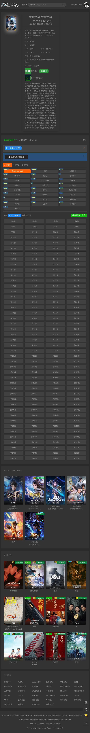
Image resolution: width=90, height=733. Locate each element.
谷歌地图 (49, 723)
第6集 (34, 227)
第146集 (34, 415)
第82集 (34, 329)
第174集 (34, 453)
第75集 (55, 318)
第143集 (55, 410)
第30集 (34, 259)
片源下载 (16, 165)
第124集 (77, 383)
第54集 (34, 291)
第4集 (77, 221)
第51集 (55, 286)
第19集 (55, 243)
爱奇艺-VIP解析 (17, 171)
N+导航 (49, 700)
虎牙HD (73, 185)
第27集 (55, 253)
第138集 (34, 404)
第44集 (76, 275)
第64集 (76, 302)
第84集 (76, 329)
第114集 (34, 372)
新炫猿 (48, 686)
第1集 (13, 221)
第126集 (34, 388)
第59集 (55, 297)
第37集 (13, 270)
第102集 (34, 356)
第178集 (34, 458)
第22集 (34, 248)
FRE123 (63, 691)
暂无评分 (34, 71)
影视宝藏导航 (65, 686)
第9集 (13, 232)
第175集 (55, 453)
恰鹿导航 (49, 682)
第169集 (13, 448)
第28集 (76, 253)
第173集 (13, 453)
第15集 (55, 237)
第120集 (77, 377)
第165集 (13, 442)
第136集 (77, 399)
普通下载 (25, 165)
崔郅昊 (39, 35)
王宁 (29, 35)
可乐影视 (35, 686)
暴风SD (17, 209)
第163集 (55, 437)
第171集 (55, 448)
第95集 (55, 345)
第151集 (55, 421)
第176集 (77, 453)
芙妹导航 (21, 700)
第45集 (13, 280)
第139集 (55, 404)
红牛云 (17, 195)
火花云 (72, 180)
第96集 (76, 345)
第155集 (55, 426)
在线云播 (7, 165)
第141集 (13, 410)
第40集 (76, 270)
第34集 (34, 264)
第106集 (34, 361)
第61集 (13, 302)
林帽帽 (47, 33)
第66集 (34, 307)
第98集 (34, 351)
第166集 (34, 442)
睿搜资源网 (78, 686)
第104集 (77, 356)
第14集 (34, 237)
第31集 (55, 259)
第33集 (13, 264)
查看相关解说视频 (17, 157)
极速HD (73, 204)
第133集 (13, 399)
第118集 (34, 377)
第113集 (13, 372)
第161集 (13, 437)
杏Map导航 (36, 704)
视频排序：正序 (78, 215)
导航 (23, 5)
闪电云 (17, 204)
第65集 (13, 307)
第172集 (77, 448)
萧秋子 (30, 38)
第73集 (13, 318)
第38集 (34, 270)
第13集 (13, 237)
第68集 (76, 307)
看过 (73, 5)
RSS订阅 (33, 723)
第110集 (34, 367)
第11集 (55, 232)
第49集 (13, 286)
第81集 (13, 329)
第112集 (77, 367)
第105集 (13, 361)
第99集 (55, 351)
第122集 (34, 383)
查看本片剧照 (14, 148)
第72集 (76, 313)
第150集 (34, 421)
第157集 (13, 431)
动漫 (31, 49)
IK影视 (45, 171)
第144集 (77, 410)
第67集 (55, 307)
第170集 (34, 448)
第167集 (55, 442)
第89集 (13, 340)
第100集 (77, 351)
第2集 (34, 221)
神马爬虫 (57, 723)
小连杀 (38, 30)
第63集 (55, 302)
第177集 (13, 458)
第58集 (34, 297)
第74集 (34, 318)
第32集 (76, 259)
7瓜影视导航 (36, 691)
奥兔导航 (63, 682)
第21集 (13, 248)
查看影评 (44, 71)
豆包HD (17, 180)
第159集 (55, 431)
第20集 (76, 243)
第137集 (13, 404)
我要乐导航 (8, 686)
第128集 (77, 388)
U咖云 (45, 204)
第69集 (13, 313)
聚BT (76, 682)
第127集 (55, 388)
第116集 (77, 372)
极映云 (17, 199)
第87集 (55, 334)
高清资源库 (73, 190)
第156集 (77, 426)
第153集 (13, 426)
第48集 (76, 280)
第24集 (76, 248)
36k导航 (7, 695)
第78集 (34, 324)
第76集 (76, 318)
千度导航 (49, 691)
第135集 (55, 399)
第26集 (34, 253)
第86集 (34, 334)
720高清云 (45, 180)
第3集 (55, 221)
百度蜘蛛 (41, 723)
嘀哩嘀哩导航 (79, 691)
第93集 (13, 345)
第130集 (34, 394)
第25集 (13, 253)
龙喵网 (76, 695)
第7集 (55, 227)
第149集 (13, 421)
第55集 (55, 291)
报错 (84, 140)
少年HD (17, 185)
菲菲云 (45, 190)
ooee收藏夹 (36, 682)
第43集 (55, 275)
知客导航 (35, 700)
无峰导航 (7, 691)
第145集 (13, 415)
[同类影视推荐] (86, 716)
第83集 (55, 329)
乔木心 (46, 35)
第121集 (13, 383)
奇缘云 (45, 176)
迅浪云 (72, 195)
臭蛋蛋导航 (22, 686)
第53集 (13, 291)
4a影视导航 (64, 695)
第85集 (13, 334)
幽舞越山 (45, 30)
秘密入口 (21, 704)
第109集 (13, 367)
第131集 (55, 394)
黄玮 (34, 35)
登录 (80, 5)
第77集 (13, 324)
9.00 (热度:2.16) (37, 78)
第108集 (77, 361)
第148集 (77, 415)
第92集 (76, 340)
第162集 (34, 437)
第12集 (76, 232)
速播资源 (17, 190)
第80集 (76, 324)
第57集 (13, 297)
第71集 (55, 313)
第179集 (55, 458)
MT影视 (17, 176)
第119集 (55, 377)
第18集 (34, 243)
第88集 (76, 334)
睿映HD (73, 176)
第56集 (76, 291)
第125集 (13, 388)
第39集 (55, 270)
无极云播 (72, 199)
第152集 (77, 421)
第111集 (55, 367)
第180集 (77, 458)
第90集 (34, 340)
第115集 (55, 372)
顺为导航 (63, 700)
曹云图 (32, 30)
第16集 (76, 237)
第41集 (13, 275)
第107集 (55, 361)
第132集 (77, 394)
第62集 (34, 302)
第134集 (34, 399)
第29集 (13, 259)
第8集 (77, 227)
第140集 (77, 404)
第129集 (13, 394)
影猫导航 (35, 695)
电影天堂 (72, 171)
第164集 (77, 437)
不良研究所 (50, 704)
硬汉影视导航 (51, 695)
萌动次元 (45, 185)
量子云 (45, 199)
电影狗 (20, 682)
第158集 (34, 431)
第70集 (34, 313)
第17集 (13, 243)
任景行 (35, 33)
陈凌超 (32, 41)
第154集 (34, 426)
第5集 (13, 227)
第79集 (55, 324)
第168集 (77, 442)
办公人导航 (8, 704)
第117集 (13, 377)
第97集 (13, 351)
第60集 (76, 297)
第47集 (55, 280)
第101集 (13, 356)
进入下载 (33, 140)
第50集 (34, 286)
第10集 (34, 232)
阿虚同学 (7, 682)
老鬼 (29, 33)
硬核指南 (21, 691)
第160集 (77, 431)
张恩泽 (41, 33)
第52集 (76, 286)
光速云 (45, 195)
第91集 (55, 340)
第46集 (34, 280)
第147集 (55, 415)
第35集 (55, 264)
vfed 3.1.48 (59, 728)
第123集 (55, 383)
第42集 (34, 275)
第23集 (55, 248)
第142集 (34, 410)
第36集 (76, 264)
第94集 (34, 345)
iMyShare (7, 700)
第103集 (55, 356)
